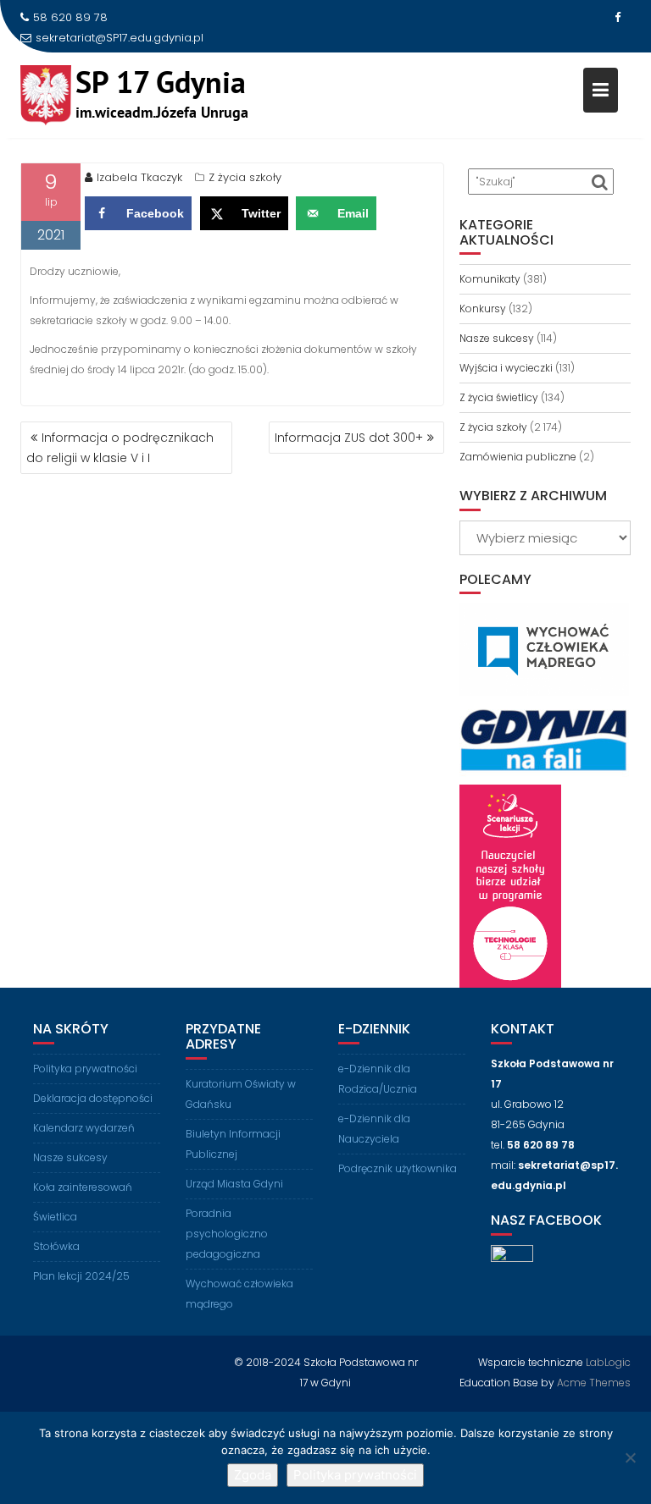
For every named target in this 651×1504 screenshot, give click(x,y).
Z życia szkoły (245, 177)
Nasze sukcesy (496, 338)
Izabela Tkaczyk (139, 177)
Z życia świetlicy (498, 397)
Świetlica (55, 1216)
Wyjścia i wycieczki (506, 368)
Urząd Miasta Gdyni (234, 1183)
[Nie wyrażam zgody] (629, 1457)
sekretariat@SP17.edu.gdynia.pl (119, 38)
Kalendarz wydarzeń (84, 1128)
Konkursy (482, 308)
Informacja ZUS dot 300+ (349, 437)
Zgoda (252, 1475)
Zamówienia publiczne (517, 456)
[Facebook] (617, 17)
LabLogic (608, 1362)
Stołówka (56, 1246)
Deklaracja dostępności (93, 1098)
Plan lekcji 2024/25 (81, 1276)
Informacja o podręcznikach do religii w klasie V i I (120, 447)
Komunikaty (489, 279)
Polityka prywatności (85, 1068)
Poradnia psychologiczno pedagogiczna (227, 1233)
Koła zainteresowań (82, 1187)
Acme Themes (594, 1382)
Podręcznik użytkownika (397, 1168)
